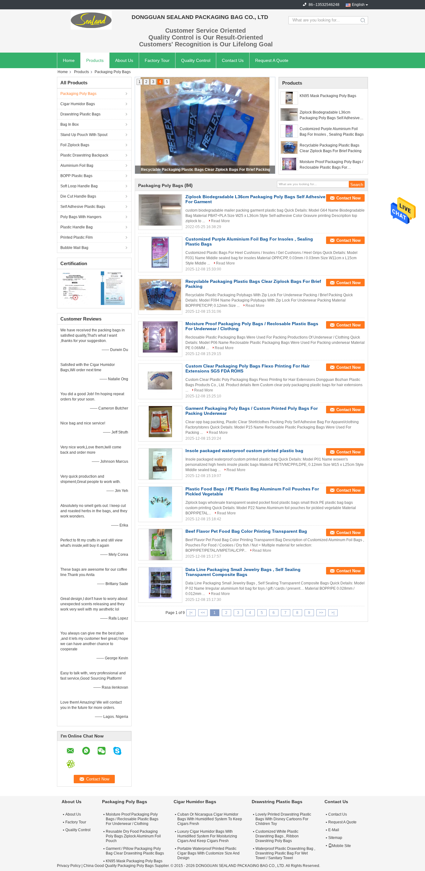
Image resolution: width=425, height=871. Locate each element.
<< (203, 613)
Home (69, 60)
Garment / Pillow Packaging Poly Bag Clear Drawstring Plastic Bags (135, 850)
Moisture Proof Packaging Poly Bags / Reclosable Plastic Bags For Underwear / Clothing (205, 169)
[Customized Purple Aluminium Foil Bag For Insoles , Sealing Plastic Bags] (289, 131)
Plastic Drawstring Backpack (84, 155)
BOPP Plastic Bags (76, 176)
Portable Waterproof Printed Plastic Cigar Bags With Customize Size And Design (208, 853)
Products (95, 60)
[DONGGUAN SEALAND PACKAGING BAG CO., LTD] (91, 20)
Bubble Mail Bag (74, 248)
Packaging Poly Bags (78, 93)
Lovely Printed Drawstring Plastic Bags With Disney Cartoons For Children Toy (283, 819)
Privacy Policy (69, 866)
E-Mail (333, 830)
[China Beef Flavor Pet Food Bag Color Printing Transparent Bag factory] (160, 544)
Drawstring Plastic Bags (80, 114)
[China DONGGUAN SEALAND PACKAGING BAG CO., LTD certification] (75, 288)
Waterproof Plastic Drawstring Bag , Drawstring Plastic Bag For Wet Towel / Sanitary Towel (285, 853)
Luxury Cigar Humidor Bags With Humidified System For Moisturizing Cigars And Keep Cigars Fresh (207, 836)
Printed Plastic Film (76, 237)
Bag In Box (69, 124)
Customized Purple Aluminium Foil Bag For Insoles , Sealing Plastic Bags (332, 132)
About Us (124, 60)
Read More (220, 221)
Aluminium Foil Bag (76, 165)
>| (332, 613)
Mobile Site (341, 846)
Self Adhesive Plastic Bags (82, 206)
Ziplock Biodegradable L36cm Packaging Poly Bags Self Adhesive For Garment (330, 115)
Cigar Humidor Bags (77, 104)
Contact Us (233, 60)
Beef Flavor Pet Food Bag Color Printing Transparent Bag (246, 531)
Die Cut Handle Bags (78, 196)
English (358, 4)
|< (191, 613)
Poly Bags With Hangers (80, 217)
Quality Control (195, 60)
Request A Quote (271, 60)
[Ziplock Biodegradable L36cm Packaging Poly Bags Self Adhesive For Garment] (289, 114)
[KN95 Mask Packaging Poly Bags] (289, 98)
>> (321, 613)
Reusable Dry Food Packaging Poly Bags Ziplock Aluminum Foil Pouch (133, 836)
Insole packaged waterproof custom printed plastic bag (244, 450)
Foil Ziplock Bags (74, 145)
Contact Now (348, 198)
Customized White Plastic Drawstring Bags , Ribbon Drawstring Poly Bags (277, 836)
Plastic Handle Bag (76, 227)
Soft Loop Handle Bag (79, 186)
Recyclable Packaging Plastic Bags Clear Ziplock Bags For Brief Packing (331, 148)
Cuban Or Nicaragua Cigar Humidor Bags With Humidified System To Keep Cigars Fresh (209, 819)
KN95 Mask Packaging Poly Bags (328, 96)
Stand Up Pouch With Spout (83, 135)
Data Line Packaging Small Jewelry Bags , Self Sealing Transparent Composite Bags (243, 572)
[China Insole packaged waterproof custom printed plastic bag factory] (160, 464)
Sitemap (335, 838)
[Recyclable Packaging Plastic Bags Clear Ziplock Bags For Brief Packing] (289, 147)
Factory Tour (157, 60)
